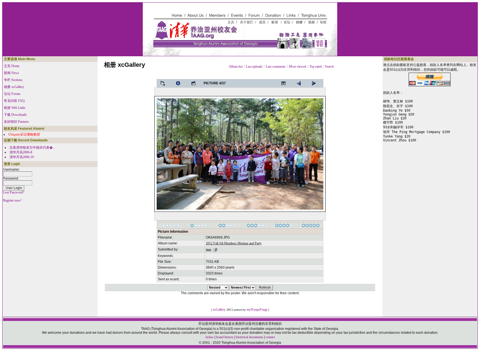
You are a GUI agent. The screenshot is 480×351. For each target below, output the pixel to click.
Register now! (12, 200)
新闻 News (11, 73)
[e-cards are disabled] (285, 83)
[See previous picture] (315, 83)
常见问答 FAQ (14, 101)
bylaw (210, 337)
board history (225, 337)
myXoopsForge (257, 309)
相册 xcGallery (14, 87)
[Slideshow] (195, 83)
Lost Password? (13, 192)
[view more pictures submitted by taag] (215, 249)
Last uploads (254, 66)
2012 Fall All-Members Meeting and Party (234, 243)
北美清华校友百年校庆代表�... (32, 147)
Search (329, 66)
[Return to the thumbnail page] (164, 83)
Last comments (276, 66)
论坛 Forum (12, 94)
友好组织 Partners (16, 122)
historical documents (249, 337)
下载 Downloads (15, 115)
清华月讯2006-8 (20, 152)
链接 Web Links (15, 108)
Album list (235, 66)
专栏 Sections (13, 80)
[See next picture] (300, 83)
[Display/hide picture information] (179, 83)
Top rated (315, 66)
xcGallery (219, 309)
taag (208, 249)
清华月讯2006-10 (21, 157)
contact (270, 337)
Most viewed (297, 66)
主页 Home (11, 66)
